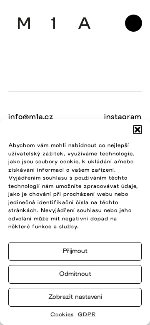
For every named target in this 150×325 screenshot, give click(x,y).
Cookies (62, 315)
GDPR (87, 315)
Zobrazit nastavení (75, 297)
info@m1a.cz (30, 117)
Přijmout (75, 251)
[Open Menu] (133, 23)
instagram (123, 117)
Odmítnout (75, 274)
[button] (137, 129)
